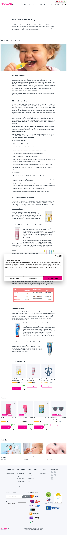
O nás (41, 471)
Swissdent (30, 481)
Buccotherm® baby (16, 204)
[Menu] (65, 5)
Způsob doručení (20, 473)
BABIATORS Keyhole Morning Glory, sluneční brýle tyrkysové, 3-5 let (55, 418)
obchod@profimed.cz (10, 471)
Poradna (46, 4)
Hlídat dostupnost (32, 386)
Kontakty (41, 476)
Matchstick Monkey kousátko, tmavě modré (45, 379)
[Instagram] (55, 472)
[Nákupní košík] (62, 5)
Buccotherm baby (44, 175)
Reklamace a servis (31, 476)
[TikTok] (55, 475)
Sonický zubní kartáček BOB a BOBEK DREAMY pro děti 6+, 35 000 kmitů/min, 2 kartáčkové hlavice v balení (5, 418)
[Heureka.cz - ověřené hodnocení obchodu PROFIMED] (58, 498)
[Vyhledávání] (56, 5)
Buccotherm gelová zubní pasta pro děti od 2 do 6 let (36, 322)
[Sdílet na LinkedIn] (18, 40)
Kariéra (41, 475)
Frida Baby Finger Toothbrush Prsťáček (16, 379)
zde (44, 269)
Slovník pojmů (31, 475)
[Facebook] (52, 472)
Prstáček (38, 202)
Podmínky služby (33, 529)
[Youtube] (52, 475)
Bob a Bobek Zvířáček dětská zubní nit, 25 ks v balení (39, 418)
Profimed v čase (42, 473)
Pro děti (40, 4)
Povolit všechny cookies (52, 278)
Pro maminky (32, 4)
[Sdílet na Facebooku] (11, 40)
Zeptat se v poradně (10, 473)
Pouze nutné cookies (14, 278)
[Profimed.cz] (6, 4)
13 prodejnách (24, 390)
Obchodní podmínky (21, 471)
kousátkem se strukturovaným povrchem (23, 180)
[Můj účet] (60, 5)
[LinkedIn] (52, 478)
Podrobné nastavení (54, 274)
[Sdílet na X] (15, 40)
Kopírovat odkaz (5, 40)
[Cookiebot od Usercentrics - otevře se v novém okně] (56, 256)
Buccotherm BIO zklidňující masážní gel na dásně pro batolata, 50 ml (31, 379)
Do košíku (15, 388)
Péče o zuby (15, 4)
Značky (29, 473)
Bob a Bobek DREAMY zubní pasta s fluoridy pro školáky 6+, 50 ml (23, 418)
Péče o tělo (23, 4)
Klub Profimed (31, 478)
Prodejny (53, 4)
